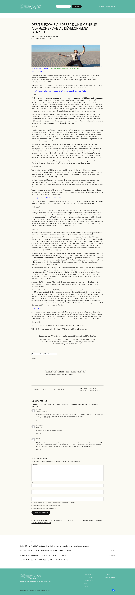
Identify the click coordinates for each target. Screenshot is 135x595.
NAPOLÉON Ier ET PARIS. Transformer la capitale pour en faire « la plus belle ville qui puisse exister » (54, 546)
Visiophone (64, 374)
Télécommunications (50, 374)
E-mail (33, 489)
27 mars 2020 (39, 409)
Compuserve (61, 371)
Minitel (67, 371)
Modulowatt (73, 371)
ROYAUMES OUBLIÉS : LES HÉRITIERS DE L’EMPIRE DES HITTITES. (51, 389)
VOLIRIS (70, 374)
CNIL (55, 371)
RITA (84, 371)
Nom (33, 482)
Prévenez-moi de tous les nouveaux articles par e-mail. (45, 508)
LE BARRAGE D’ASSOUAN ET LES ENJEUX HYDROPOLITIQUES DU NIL (43, 555)
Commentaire (35, 464)
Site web (33, 496)
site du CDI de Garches (88, 336)
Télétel (58, 374)
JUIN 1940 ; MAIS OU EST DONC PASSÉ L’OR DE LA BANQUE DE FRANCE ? (45, 560)
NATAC (79, 371)
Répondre (38, 420)
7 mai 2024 (38, 438)
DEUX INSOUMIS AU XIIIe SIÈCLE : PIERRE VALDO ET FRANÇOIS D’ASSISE (90, 389)
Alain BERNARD (49, 371)
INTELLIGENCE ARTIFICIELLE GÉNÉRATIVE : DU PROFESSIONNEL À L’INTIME (46, 551)
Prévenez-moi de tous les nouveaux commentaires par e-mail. (46, 505)
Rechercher (77, 6)
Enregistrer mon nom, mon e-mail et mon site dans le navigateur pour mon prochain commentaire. (54, 502)
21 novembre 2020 (40, 425)
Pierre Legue (39, 427)
